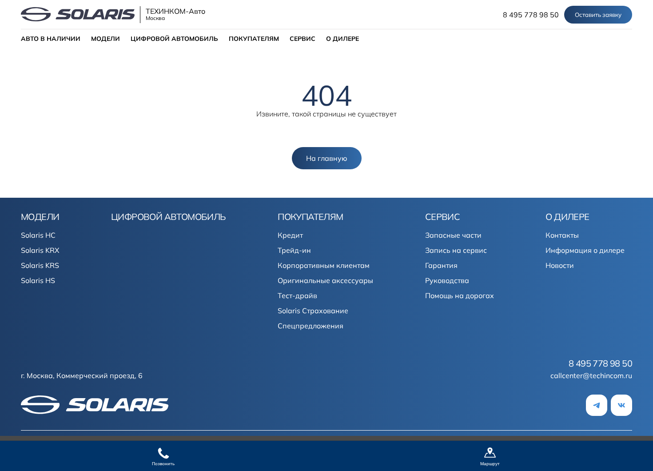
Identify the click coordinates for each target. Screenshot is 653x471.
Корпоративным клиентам (324, 265)
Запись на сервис (456, 250)
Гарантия (441, 265)
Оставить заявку (598, 14)
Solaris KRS (40, 265)
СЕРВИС (302, 39)
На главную (326, 158)
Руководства (447, 280)
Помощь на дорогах (459, 295)
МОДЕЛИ (105, 39)
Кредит (290, 235)
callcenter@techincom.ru (591, 375)
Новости (559, 265)
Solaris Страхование (313, 310)
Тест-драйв (297, 295)
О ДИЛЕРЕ (342, 39)
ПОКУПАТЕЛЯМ (254, 39)
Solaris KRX (40, 250)
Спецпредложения (310, 325)
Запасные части (453, 235)
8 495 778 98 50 (531, 14)
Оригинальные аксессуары (325, 280)
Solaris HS (38, 280)
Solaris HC (38, 235)
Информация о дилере (585, 250)
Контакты (562, 235)
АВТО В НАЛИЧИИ (50, 39)
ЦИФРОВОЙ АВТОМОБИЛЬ (174, 39)
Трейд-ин (294, 250)
